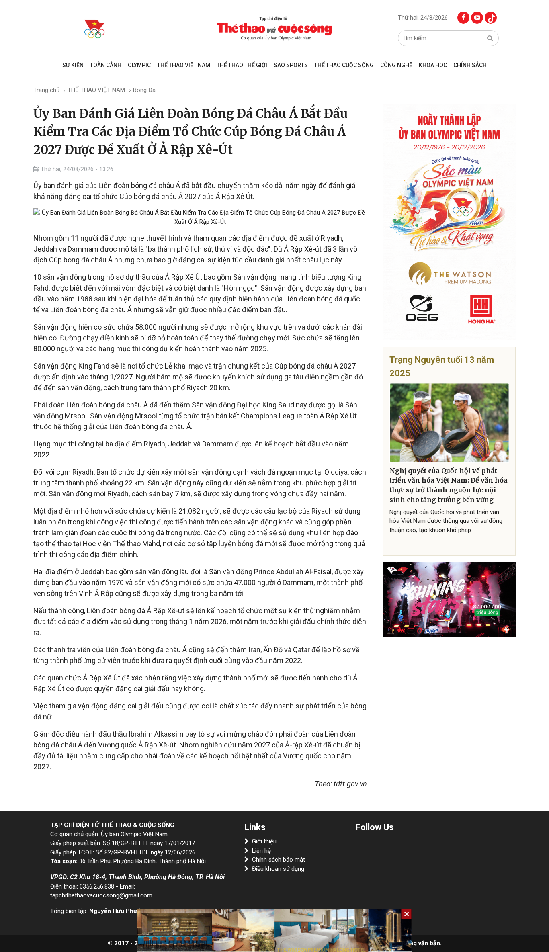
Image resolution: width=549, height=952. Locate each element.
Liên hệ (261, 850)
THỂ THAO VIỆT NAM (183, 65)
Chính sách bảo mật (278, 859)
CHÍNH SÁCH (470, 65)
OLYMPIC (139, 65)
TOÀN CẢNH (105, 65)
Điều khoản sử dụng (278, 868)
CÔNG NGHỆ (396, 65)
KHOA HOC (433, 65)
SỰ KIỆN (73, 65)
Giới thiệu (264, 841)
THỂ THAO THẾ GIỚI (242, 65)
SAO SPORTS (291, 65)
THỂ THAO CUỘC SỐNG (344, 65)
